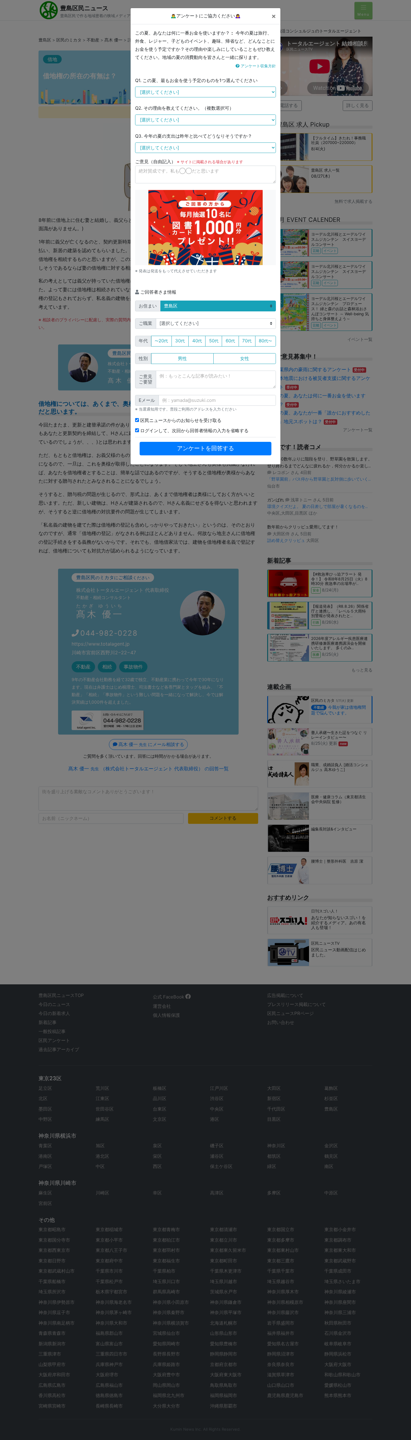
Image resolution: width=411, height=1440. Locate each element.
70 (247, 341)
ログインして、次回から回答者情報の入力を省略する (194, 430)
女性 (244, 358)
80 (265, 341)
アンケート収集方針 (257, 65)
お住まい (148, 306)
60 (230, 341)
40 (197, 341)
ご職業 (145, 323)
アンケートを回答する (205, 448)
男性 (182, 358)
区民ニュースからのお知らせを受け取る (180, 420)
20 (161, 341)
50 (213, 341)
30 (180, 341)
